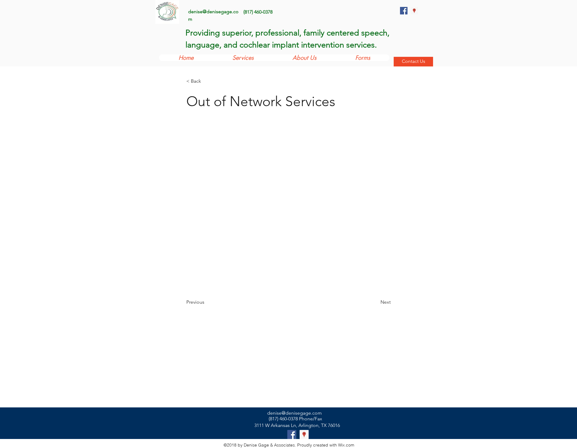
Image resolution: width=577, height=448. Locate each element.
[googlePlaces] (414, 10)
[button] (206, 81)
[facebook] (404, 10)
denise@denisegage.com (294, 413)
